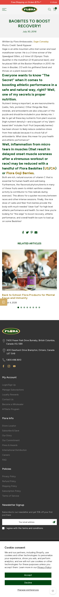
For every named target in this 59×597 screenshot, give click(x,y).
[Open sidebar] (3, 302)
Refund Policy (9, 481)
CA (52, 168)
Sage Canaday (41, 41)
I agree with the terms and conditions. (24, 528)
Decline (28, 582)
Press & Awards (9, 445)
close (54, 2)
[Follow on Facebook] (3, 366)
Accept (28, 575)
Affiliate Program (10, 409)
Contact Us (7, 399)
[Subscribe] (54, 522)
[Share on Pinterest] (31, 232)
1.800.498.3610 (13, 360)
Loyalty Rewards (10, 394)
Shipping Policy (9, 486)
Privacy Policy (44, 567)
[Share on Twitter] (27, 232)
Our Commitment (11, 440)
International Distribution (14, 450)
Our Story (7, 435)
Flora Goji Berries (20, 173)
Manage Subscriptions (13, 389)
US (46, 168)
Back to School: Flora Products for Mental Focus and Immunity (28, 296)
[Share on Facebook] (23, 232)
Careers (6, 455)
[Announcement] (26, 2)
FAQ (4, 460)
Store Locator (9, 426)
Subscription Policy (11, 491)
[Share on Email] (36, 232)
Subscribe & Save (10, 430)
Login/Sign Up (9, 385)
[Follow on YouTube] (14, 366)
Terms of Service (10, 496)
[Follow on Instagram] (9, 366)
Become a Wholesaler (12, 404)
